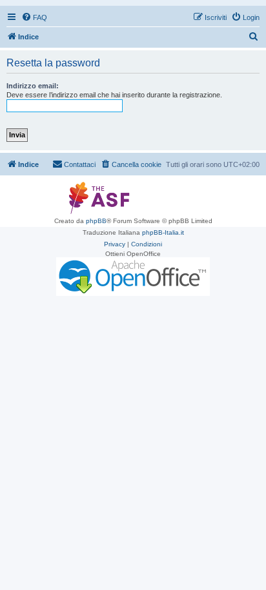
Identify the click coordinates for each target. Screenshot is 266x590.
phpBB (96, 220)
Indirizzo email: (32, 86)
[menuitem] (34, 17)
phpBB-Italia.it (163, 232)
